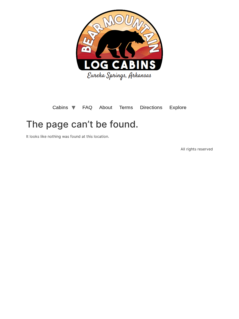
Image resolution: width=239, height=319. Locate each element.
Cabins (60, 107)
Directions (151, 107)
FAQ (87, 107)
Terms (126, 107)
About (105, 107)
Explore (177, 107)
